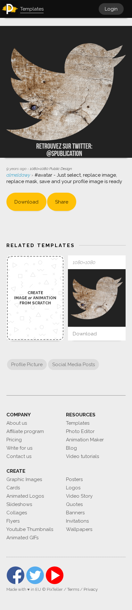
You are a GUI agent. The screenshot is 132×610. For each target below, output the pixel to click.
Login (111, 9)
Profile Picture (27, 364)
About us (16, 423)
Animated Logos (25, 496)
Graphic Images (24, 479)
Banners (75, 513)
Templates (77, 423)
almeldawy (18, 175)
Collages (16, 513)
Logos (73, 488)
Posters (74, 479)
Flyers (13, 521)
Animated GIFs (22, 538)
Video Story (79, 496)
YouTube (54, 575)
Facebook (15, 575)
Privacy (91, 589)
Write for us (19, 448)
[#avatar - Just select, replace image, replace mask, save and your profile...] (97, 298)
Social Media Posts (73, 364)
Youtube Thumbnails (29, 529)
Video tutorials (82, 456)
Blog (71, 448)
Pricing (14, 440)
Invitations (77, 521)
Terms (73, 589)
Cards (13, 488)
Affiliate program (25, 431)
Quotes (74, 504)
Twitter (35, 575)
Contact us (18, 456)
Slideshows (19, 504)
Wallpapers (79, 529)
